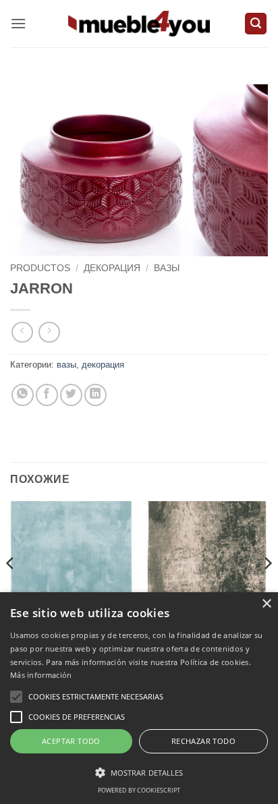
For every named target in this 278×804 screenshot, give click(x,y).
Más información (41, 675)
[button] (18, 23)
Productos (40, 268)
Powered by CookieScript (139, 790)
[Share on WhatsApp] (22, 395)
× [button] (266, 604)
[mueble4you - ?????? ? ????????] (139, 23)
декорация (112, 268)
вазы (166, 268)
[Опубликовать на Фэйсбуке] (47, 395)
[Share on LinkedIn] (95, 395)
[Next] (267, 590)
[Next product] (21, 332)
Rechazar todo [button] (203, 741)
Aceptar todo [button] (71, 741)
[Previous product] (48, 332)
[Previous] (11, 590)
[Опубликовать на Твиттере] (71, 395)
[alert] (139, 698)
